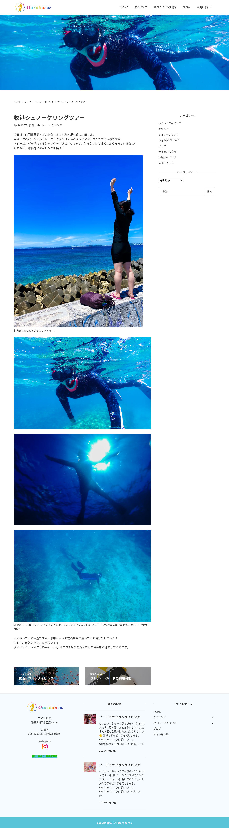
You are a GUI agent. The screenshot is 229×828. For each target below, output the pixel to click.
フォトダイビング (169, 140)
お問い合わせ (160, 734)
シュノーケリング (52, 125)
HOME (157, 711)
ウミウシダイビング (170, 123)
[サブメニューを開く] (212, 717)
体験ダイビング (167, 157)
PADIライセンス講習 (165, 723)
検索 (209, 192)
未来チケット (166, 163)
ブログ (162, 146)
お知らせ (164, 129)
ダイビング (159, 717)
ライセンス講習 (167, 151)
